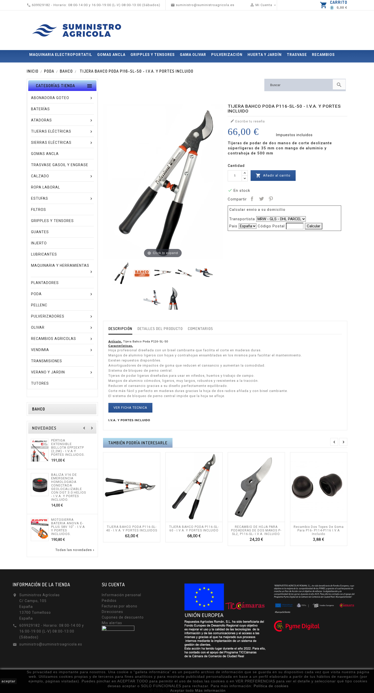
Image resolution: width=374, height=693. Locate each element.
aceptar (9, 681)
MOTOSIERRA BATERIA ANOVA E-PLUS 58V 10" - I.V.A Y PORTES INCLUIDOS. (68, 527)
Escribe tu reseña (247, 121)
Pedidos (109, 600)
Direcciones (112, 612)
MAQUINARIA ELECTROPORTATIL (60, 55)
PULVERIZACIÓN (226, 55)
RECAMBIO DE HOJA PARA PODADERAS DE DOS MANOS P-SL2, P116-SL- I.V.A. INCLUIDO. (256, 530)
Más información (210, 690)
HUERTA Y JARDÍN (265, 55)
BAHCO (38, 409)
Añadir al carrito (273, 175)
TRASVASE (297, 55)
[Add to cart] (126, 519)
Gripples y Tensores (153, 55)
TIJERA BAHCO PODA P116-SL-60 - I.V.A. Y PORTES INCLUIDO (194, 528)
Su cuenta (113, 584)
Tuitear (261, 199)
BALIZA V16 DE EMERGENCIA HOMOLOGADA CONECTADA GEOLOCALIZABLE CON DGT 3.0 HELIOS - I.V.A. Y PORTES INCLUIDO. (68, 487)
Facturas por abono (119, 606)
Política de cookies (271, 686)
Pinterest (271, 199)
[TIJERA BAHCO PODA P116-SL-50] (184, 273)
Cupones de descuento (123, 617)
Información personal (121, 595)
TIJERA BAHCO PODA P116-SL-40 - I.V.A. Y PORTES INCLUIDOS (131, 528)
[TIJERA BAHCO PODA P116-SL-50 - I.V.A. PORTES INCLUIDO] (121, 273)
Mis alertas (112, 623)
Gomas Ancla (111, 55)
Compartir (252, 199)
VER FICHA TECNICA (130, 408)
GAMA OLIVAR (193, 55)
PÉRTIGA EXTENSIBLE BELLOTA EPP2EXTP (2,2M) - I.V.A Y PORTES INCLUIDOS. (68, 447)
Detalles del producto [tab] (160, 328)
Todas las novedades (75, 550)
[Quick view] (137, 519)
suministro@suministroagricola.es (50, 644)
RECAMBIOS (323, 55)
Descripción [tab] (120, 328)
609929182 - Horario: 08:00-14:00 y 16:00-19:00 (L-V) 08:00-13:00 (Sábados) (51, 631)
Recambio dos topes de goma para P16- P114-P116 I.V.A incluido (319, 530)
